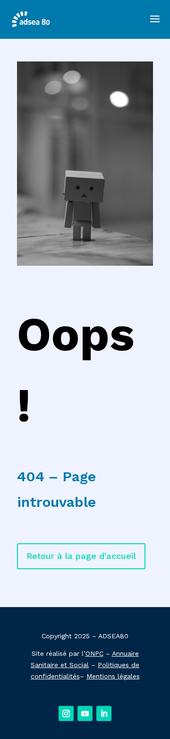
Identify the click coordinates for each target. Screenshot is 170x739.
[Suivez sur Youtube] (85, 713)
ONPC (94, 653)
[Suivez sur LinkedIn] (103, 713)
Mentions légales (113, 676)
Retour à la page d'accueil (81, 556)
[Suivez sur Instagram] (66, 713)
